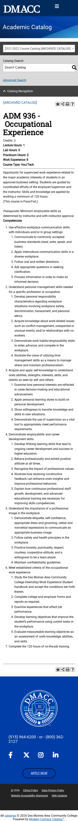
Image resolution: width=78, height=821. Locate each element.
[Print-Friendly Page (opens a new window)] (68, 104)
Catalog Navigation (20, 91)
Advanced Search (14, 80)
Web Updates (59, 795)
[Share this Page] (63, 104)
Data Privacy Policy (53, 790)
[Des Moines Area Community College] (22, 9)
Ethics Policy (30, 790)
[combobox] (39, 48)
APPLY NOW (39, 773)
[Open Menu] (56, 6)
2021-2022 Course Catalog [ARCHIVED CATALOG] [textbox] (37, 48)
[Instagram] (41, 755)
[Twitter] (26, 755)
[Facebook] (12, 755)
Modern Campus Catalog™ (46, 819)
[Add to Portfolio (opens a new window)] (58, 104)
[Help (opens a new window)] (72, 104)
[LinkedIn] (56, 755)
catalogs (10, 815)
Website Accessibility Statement (29, 795)
